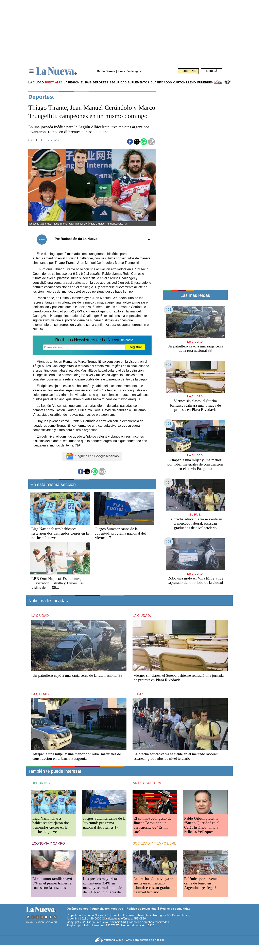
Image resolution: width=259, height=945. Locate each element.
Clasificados (161, 82)
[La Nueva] (56, 71)
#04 (169, 482)
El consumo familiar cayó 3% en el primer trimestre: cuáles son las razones (52, 883)
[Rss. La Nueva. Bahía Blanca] (55, 917)
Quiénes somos (77, 908)
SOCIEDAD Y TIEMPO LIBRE (154, 843)
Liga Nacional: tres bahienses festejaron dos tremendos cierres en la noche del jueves (60, 533)
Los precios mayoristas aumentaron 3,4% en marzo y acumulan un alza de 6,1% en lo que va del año (103, 887)
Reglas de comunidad (175, 908)
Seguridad (118, 82)
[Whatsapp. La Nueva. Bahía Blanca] (28, 917)
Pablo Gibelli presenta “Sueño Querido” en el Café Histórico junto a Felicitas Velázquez (201, 825)
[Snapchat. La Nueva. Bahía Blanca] (51, 917)
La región (71, 82)
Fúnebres (205, 82)
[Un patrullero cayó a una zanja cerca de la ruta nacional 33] (195, 322)
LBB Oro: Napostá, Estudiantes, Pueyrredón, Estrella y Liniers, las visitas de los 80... (57, 583)
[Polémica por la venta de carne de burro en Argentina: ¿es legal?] (205, 862)
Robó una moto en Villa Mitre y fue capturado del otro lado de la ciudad (195, 580)
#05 (169, 542)
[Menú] (31, 71)
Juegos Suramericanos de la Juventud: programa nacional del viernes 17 (120, 533)
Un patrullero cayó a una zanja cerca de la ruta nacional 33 (195, 348)
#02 (169, 364)
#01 (169, 310)
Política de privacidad (142, 908)
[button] (130, 142)
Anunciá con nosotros (107, 908)
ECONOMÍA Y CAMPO (48, 843)
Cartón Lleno (184, 82)
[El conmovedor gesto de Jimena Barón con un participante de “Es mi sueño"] (155, 802)
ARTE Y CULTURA (147, 783)
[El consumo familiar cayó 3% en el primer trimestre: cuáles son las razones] (53, 862)
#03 (169, 423)
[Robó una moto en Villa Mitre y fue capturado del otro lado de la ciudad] (195, 554)
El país (86, 82)
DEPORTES (41, 783)
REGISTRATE (188, 71)
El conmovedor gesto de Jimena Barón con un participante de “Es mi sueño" (152, 825)
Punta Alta (53, 82)
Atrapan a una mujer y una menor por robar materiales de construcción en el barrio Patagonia (195, 464)
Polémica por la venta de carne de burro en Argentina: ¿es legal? (203, 883)
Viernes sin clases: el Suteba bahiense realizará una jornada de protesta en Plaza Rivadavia (195, 405)
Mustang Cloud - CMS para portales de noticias (134, 939)
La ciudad (36, 82)
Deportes (100, 82)
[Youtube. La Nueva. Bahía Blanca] (46, 917)
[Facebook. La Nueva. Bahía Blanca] (33, 917)
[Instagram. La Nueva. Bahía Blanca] (42, 917)
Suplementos (138, 82)
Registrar (135, 347)
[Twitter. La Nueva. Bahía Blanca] (37, 917)
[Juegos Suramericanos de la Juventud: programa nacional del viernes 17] (124, 508)
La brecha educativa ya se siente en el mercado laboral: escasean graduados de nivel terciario (195, 523)
